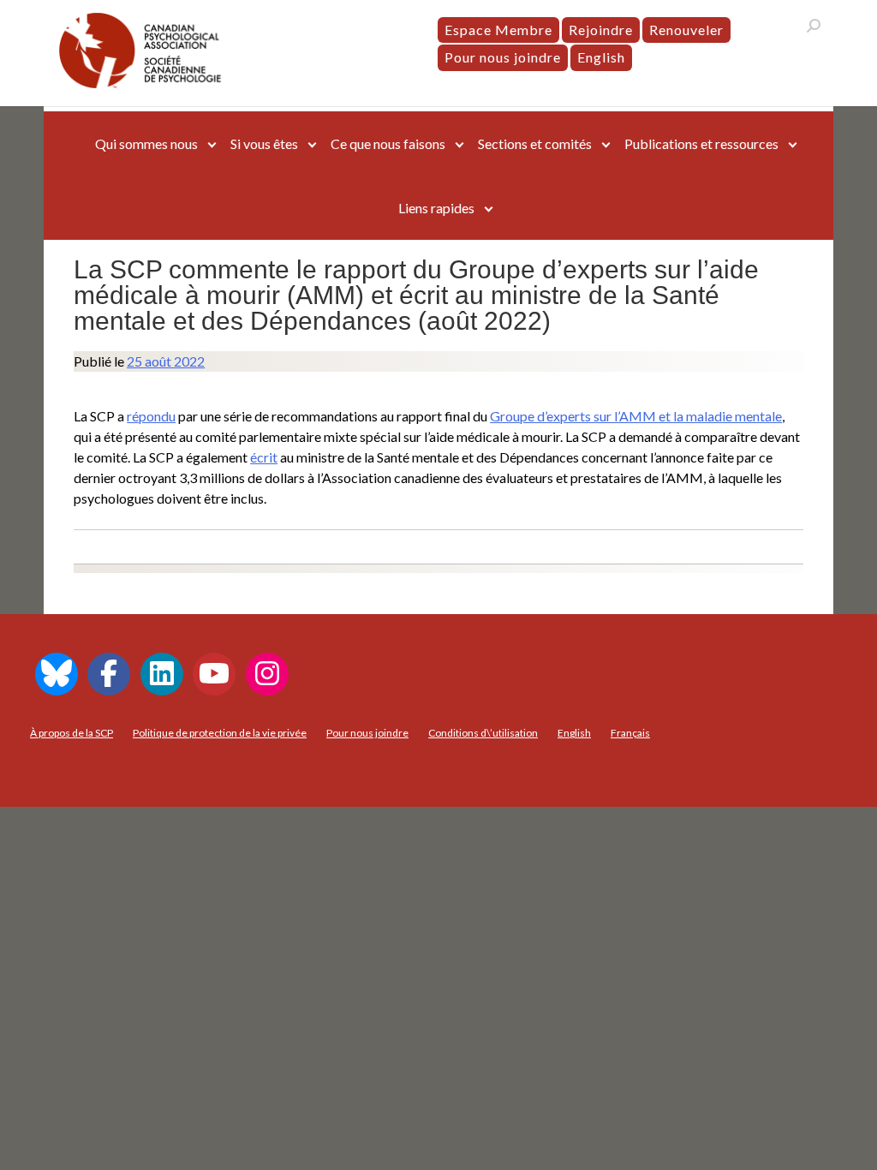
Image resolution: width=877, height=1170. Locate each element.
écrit (263, 457)
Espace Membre (498, 29)
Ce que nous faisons (388, 143)
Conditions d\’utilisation (483, 732)
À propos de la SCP (71, 732)
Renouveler (686, 29)
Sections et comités (535, 143)
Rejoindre (601, 29)
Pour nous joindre (502, 57)
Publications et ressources (701, 143)
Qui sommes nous (146, 143)
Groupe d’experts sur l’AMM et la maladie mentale (636, 416)
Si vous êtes (264, 143)
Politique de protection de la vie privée (220, 732)
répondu (151, 416)
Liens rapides (436, 208)
